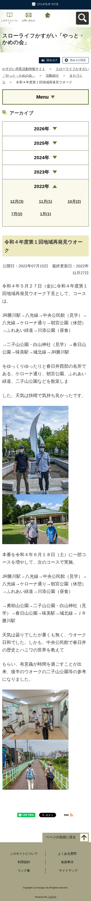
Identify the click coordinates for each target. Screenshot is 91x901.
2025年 (41, 143)
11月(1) (45, 201)
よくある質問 (67, 853)
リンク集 (24, 870)
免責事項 (67, 862)
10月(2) (74, 201)
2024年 (41, 157)
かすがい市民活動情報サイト (23, 69)
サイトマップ (68, 870)
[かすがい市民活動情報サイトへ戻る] (47, 14)
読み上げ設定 (78, 60)
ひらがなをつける (48, 4)
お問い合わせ (28, 20)
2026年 (41, 128)
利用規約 (24, 862)
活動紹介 (52, 75)
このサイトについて (9, 21)
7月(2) (16, 214)
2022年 (41, 186)
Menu (42, 97)
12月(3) (16, 201)
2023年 (41, 171)
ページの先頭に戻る (61, 837)
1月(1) (45, 214)
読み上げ (52, 60)
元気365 (52, 897)
